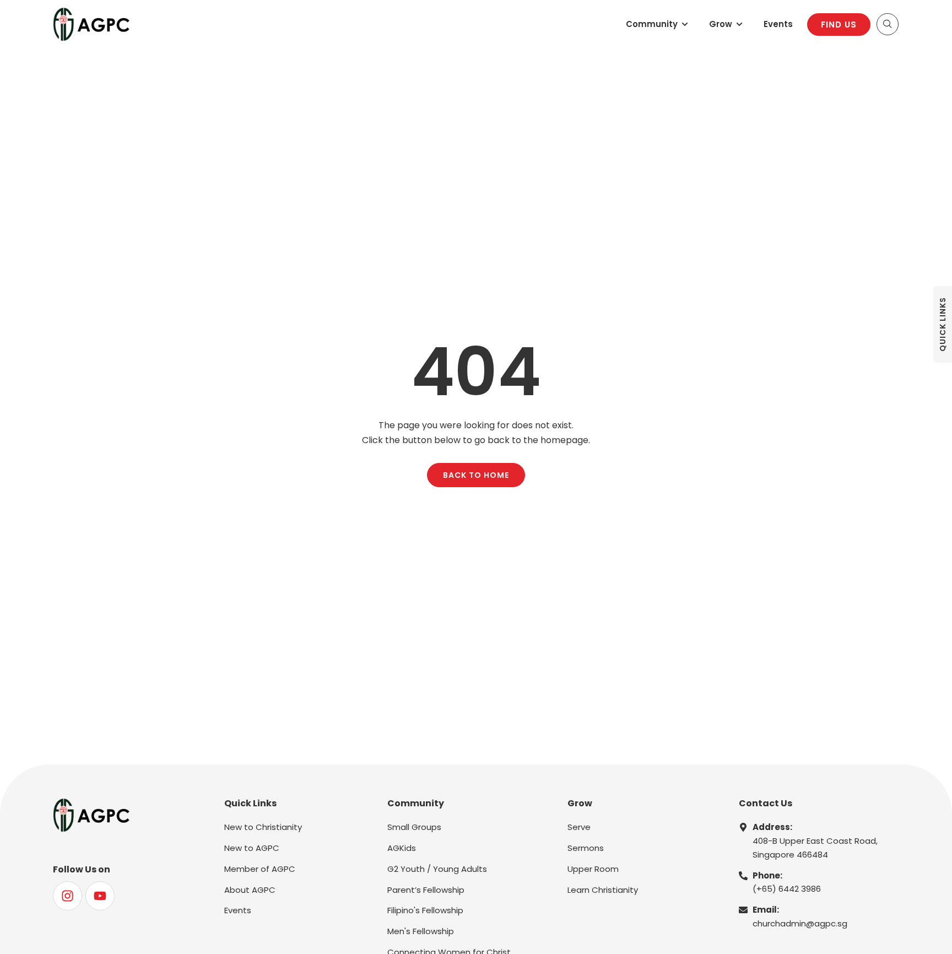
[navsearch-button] (888, 24)
